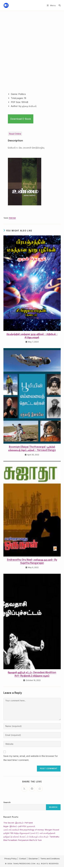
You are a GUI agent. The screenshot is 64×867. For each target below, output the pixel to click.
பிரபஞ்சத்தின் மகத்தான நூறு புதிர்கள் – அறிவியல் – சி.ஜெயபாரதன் (32, 336)
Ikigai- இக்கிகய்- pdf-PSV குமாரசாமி (19, 826)
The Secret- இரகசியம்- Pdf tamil (18, 822)
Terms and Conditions (50, 858)
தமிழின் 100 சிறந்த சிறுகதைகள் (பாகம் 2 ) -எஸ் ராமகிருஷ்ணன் (29, 833)
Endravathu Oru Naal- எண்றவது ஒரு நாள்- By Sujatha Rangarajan (32, 561)
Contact (22, 858)
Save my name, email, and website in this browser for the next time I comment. (30, 758)
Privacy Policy (10, 858)
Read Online (15, 133)
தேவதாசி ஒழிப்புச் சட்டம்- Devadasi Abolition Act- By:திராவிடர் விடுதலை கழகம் (32, 674)
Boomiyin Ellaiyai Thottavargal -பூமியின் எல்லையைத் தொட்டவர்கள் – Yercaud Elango (32, 448)
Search (7, 802)
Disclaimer (33, 858)
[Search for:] (58, 5)
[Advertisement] (32, 44)
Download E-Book (20, 118)
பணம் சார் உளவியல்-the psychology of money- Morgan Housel (31, 829)
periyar (12, 218)
